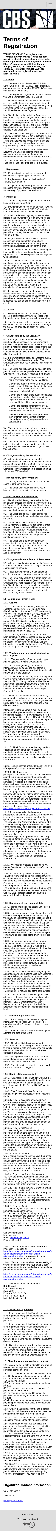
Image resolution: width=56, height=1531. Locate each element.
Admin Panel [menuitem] (28, 1514)
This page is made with (28, 1519)
